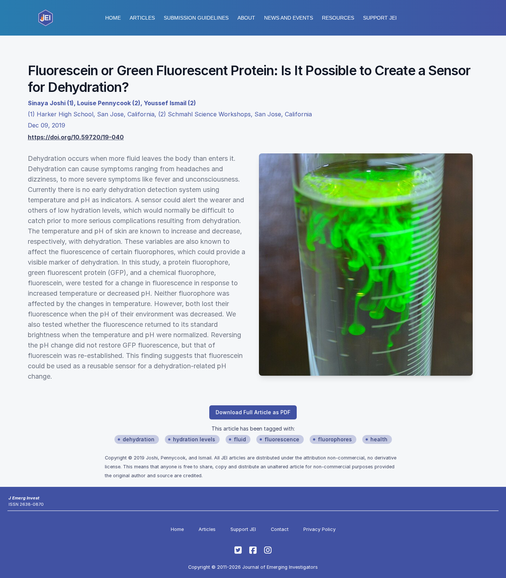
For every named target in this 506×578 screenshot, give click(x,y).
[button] (196, 17)
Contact (280, 529)
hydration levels (194, 439)
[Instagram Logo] (268, 550)
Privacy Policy (319, 529)
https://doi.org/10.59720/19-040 (76, 137)
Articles (142, 18)
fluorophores (335, 439)
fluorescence (281, 439)
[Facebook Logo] (253, 550)
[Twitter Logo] (238, 550)
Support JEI (243, 529)
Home (113, 18)
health (378, 439)
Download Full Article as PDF (253, 412)
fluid (240, 439)
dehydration (138, 439)
